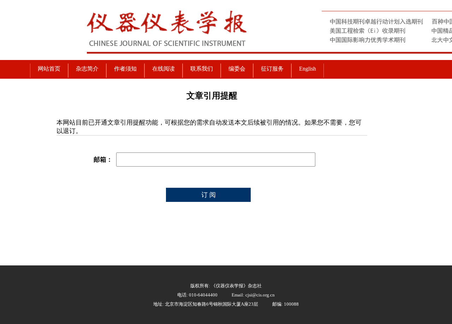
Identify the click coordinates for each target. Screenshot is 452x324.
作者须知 (125, 69)
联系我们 (201, 69)
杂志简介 (87, 69)
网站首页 (49, 69)
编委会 (236, 69)
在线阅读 (163, 69)
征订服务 (272, 69)
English (307, 69)
